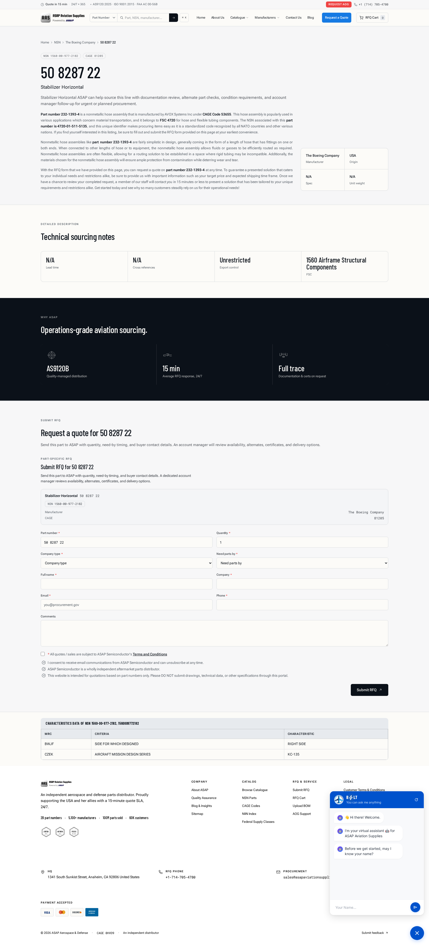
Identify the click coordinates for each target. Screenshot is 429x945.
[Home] (56, 783)
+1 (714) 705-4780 (373, 4)
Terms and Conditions (150, 654)
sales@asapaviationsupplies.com (313, 877)
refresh (416, 800)
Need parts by (227, 554)
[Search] (173, 17)
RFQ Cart (299, 798)
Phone (221, 595)
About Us (217, 17)
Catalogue (237, 17)
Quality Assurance (203, 798)
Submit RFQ (301, 790)
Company (224, 574)
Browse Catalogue (255, 790)
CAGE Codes (251, 806)
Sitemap (197, 814)
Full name (49, 574)
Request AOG (338, 4)
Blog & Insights (201, 806)
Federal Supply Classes (258, 822)
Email (46, 595)
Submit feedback (373, 933)
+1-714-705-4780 (180, 877)
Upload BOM (301, 806)
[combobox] (143, 17)
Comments (48, 616)
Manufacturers (265, 17)
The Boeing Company (80, 42)
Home (201, 17)
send (415, 907)
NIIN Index (249, 814)
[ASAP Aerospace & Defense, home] (63, 17)
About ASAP (199, 790)
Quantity (223, 533)
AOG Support (302, 814)
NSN (57, 42)
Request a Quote (336, 17)
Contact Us (294, 17)
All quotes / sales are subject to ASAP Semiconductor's (107, 654)
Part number (50, 533)
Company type (52, 554)
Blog (310, 17)
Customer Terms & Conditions (364, 790)
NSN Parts (249, 798)
